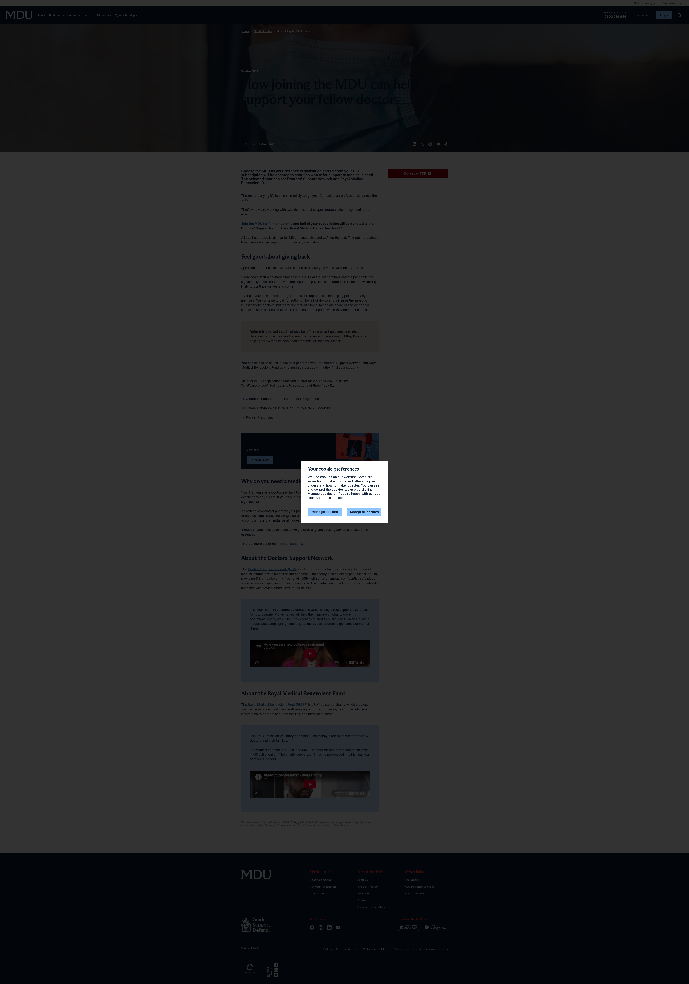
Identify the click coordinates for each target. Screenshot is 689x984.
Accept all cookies (364, 512)
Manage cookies (325, 512)
